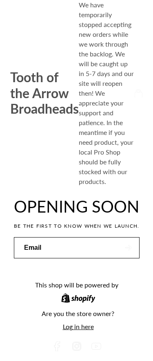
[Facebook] (57, 346)
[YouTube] (96, 346)
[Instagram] (77, 346)
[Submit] (128, 248)
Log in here (78, 326)
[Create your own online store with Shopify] (78, 299)
